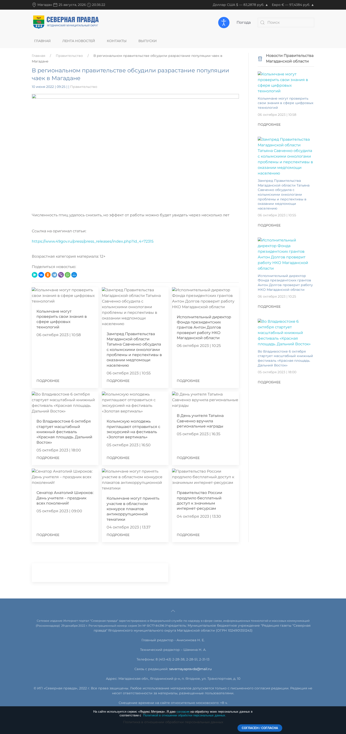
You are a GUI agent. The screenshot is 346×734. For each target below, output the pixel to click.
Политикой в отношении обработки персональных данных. (184, 715)
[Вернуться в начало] (66, 22)
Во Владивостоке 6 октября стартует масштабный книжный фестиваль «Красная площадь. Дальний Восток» (64, 432)
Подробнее (47, 381)
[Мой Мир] (74, 275)
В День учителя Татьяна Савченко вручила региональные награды (200, 420)
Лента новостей (78, 41)
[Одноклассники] (48, 275)
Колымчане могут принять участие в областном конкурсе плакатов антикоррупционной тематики (133, 509)
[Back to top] (173, 611)
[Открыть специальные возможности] (223, 22)
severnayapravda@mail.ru (190, 669)
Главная (42, 41)
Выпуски (147, 41)
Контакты (117, 41)
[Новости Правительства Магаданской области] (260, 58)
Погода (244, 22)
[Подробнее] (286, 82)
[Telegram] (54, 275)
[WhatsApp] (67, 275)
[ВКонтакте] (41, 275)
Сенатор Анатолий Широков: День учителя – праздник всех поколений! (64, 497)
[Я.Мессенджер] (34, 275)
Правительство (69, 56)
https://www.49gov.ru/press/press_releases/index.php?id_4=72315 (92, 241)
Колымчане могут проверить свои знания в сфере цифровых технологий (285, 103)
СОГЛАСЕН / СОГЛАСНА (260, 728)
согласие (183, 711)
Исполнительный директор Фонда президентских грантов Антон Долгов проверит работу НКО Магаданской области (204, 327)
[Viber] (61, 275)
